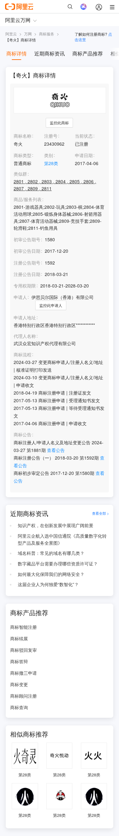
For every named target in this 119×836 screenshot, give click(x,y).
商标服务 (46, 33)
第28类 (51, 163)
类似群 (20, 174)
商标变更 (19, 684)
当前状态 (84, 136)
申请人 (20, 297)
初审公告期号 (27, 239)
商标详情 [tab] (16, 53)
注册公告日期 (27, 274)
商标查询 (19, 707)
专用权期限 (25, 285)
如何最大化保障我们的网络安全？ (51, 574)
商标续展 (19, 638)
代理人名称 (25, 336)
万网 (28, 33)
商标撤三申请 (23, 673)
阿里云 (11, 33)
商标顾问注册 (23, 696)
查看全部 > (100, 513)
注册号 (50, 136)
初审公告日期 (27, 251)
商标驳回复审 (23, 650)
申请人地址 (25, 318)
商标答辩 (19, 661)
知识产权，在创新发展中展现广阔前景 (55, 525)
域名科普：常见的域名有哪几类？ (51, 553)
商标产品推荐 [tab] (87, 53)
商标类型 (22, 155)
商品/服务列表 (28, 199)
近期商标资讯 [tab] (49, 53)
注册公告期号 (27, 262)
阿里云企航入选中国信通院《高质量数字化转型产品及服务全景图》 (62, 539)
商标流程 (22, 355)
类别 (48, 155)
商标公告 (22, 435)
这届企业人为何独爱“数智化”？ (48, 584)
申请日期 (84, 155)
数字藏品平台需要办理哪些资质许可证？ (58, 563)
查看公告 (56, 450)
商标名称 (22, 136)
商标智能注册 (23, 627)
